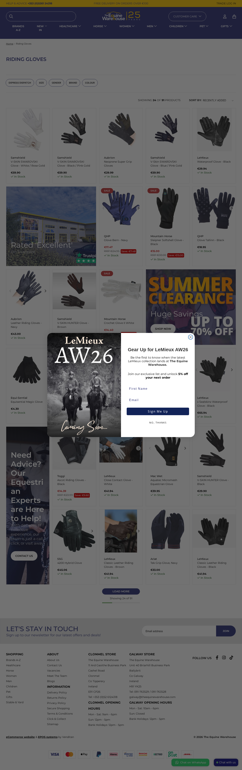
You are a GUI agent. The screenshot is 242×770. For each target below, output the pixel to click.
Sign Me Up (158, 411)
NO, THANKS (158, 422)
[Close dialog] (190, 337)
